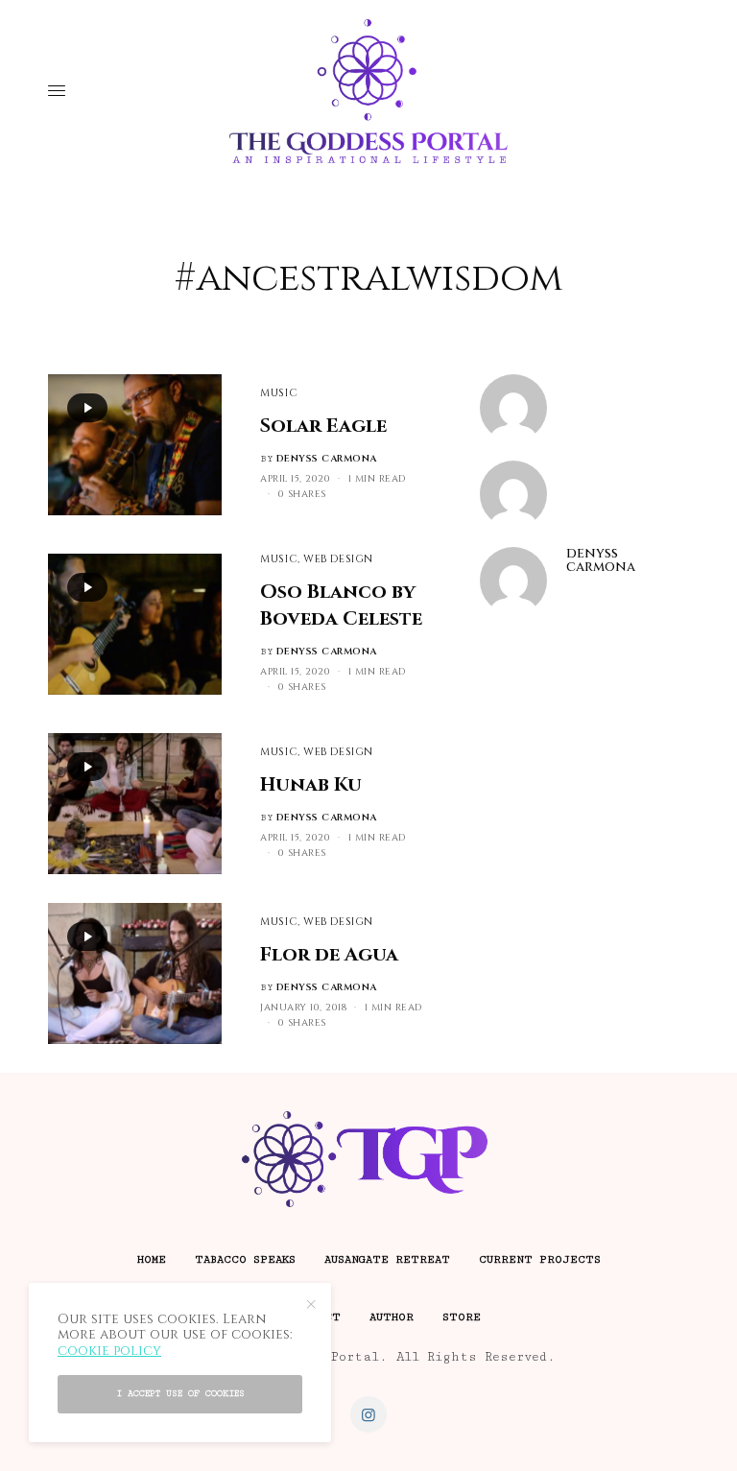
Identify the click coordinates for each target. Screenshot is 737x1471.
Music (278, 393)
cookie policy (109, 1350)
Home (151, 1259)
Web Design (338, 559)
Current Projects (540, 1259)
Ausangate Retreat (387, 1259)
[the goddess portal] (368, 91)
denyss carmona (326, 458)
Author (391, 1317)
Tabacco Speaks (245, 1259)
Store (461, 1317)
